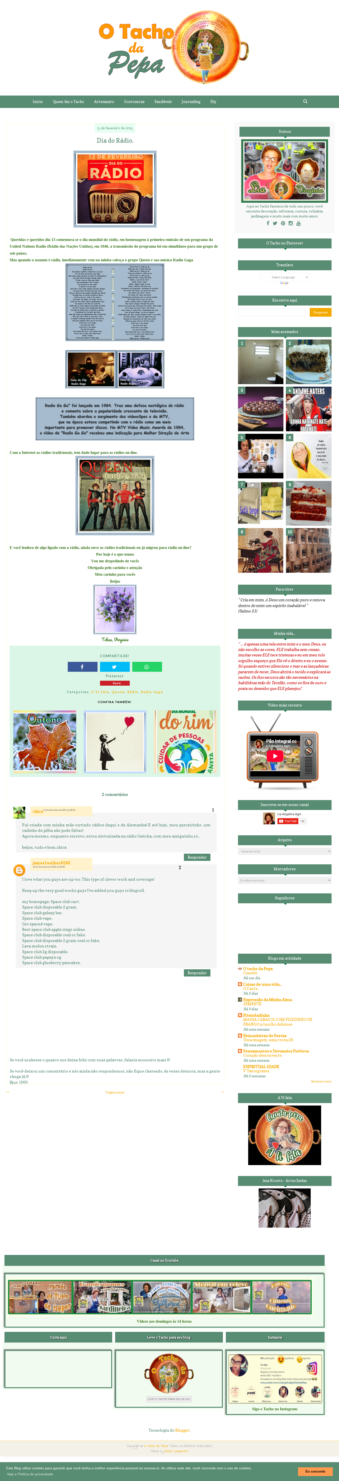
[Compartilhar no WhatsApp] (147, 667)
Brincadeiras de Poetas (265, 1035)
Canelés (250, 973)
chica (38, 811)
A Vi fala (100, 692)
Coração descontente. (262, 1055)
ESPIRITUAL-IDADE (261, 1066)
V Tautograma (256, 1071)
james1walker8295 (52, 863)
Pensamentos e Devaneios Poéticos (276, 1050)
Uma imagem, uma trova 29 (268, 1040)
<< (7, 1092)
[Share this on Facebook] (83, 667)
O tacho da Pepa (258, 968)
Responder (197, 857)
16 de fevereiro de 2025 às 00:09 (49, 867)
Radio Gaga (152, 692)
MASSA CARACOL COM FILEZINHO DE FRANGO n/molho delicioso (277, 1022)
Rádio (132, 692)
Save (117, 683)
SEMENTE (252, 1004)
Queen (118, 692)
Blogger (182, 1430)
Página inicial (115, 1092)
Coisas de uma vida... (262, 984)
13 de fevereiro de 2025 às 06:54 (59, 810)
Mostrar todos (321, 1081)
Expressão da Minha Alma (267, 999)
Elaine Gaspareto (177, 1451)
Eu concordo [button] (315, 1471)
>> (222, 1092)
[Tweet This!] (115, 667)
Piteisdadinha (256, 1015)
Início (38, 101)
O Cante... (251, 988)
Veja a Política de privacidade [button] (30, 1474)
